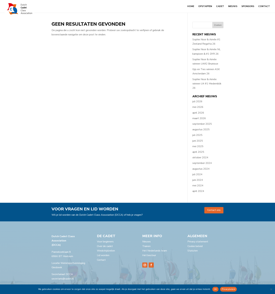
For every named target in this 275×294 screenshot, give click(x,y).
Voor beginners (105, 241)
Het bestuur (149, 255)
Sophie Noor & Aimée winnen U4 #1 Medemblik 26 (206, 84)
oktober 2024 (200, 157)
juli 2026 (197, 101)
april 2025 (198, 152)
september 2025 (202, 124)
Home (190, 6)
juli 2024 (197, 174)
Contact (264, 6)
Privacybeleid (228, 289)
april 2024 (198, 191)
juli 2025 (197, 135)
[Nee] (271, 289)
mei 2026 (197, 107)
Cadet (220, 6)
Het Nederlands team (154, 250)
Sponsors (247, 6)
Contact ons (214, 210)
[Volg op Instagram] (144, 265)
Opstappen (205, 6)
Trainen (146, 246)
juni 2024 (197, 180)
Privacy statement (197, 241)
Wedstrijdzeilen (106, 250)
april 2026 (198, 113)
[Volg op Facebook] (151, 265)
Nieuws (232, 6)
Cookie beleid (195, 246)
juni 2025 (197, 141)
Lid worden (103, 255)
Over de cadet (105, 246)
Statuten (192, 250)
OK (215, 289)
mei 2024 (197, 185)
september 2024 (202, 163)
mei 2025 (197, 146)
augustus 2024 (201, 169)
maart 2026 (199, 118)
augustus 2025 (201, 129)
